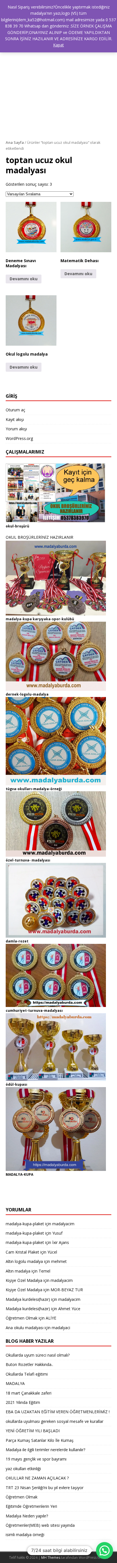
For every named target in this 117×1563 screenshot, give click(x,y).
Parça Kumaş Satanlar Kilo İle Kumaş (40, 1440)
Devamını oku (23, 278)
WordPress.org (19, 438)
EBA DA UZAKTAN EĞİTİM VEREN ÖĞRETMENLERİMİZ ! (58, 1411)
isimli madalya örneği (25, 1534)
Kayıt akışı (15, 419)
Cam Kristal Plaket (22, 1252)
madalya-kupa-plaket (25, 1223)
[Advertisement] (58, 78)
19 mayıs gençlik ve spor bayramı (36, 1459)
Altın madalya (18, 1271)
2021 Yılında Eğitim (23, 1402)
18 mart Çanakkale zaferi (28, 1393)
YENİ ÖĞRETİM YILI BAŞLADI (33, 1430)
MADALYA (15, 1383)
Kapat (58, 45)
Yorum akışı (16, 428)
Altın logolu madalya (24, 1261)
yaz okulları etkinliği (23, 1468)
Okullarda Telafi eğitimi (27, 1374)
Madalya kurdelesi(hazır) (28, 1299)
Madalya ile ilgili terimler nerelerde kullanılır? (45, 1449)
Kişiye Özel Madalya (24, 1280)
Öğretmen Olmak (21, 1318)
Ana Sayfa (15, 142)
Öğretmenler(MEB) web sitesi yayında (40, 1525)
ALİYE (51, 1318)
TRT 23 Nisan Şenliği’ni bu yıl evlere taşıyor (44, 1487)
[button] (31, 227)
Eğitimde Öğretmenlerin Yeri (31, 1506)
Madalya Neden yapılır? (27, 1516)
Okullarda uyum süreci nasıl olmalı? (38, 1355)
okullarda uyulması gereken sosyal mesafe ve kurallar (54, 1421)
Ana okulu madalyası (24, 1327)
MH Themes (50, 1557)
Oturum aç (15, 409)
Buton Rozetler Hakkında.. (29, 1364)
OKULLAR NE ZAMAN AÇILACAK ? (37, 1478)
